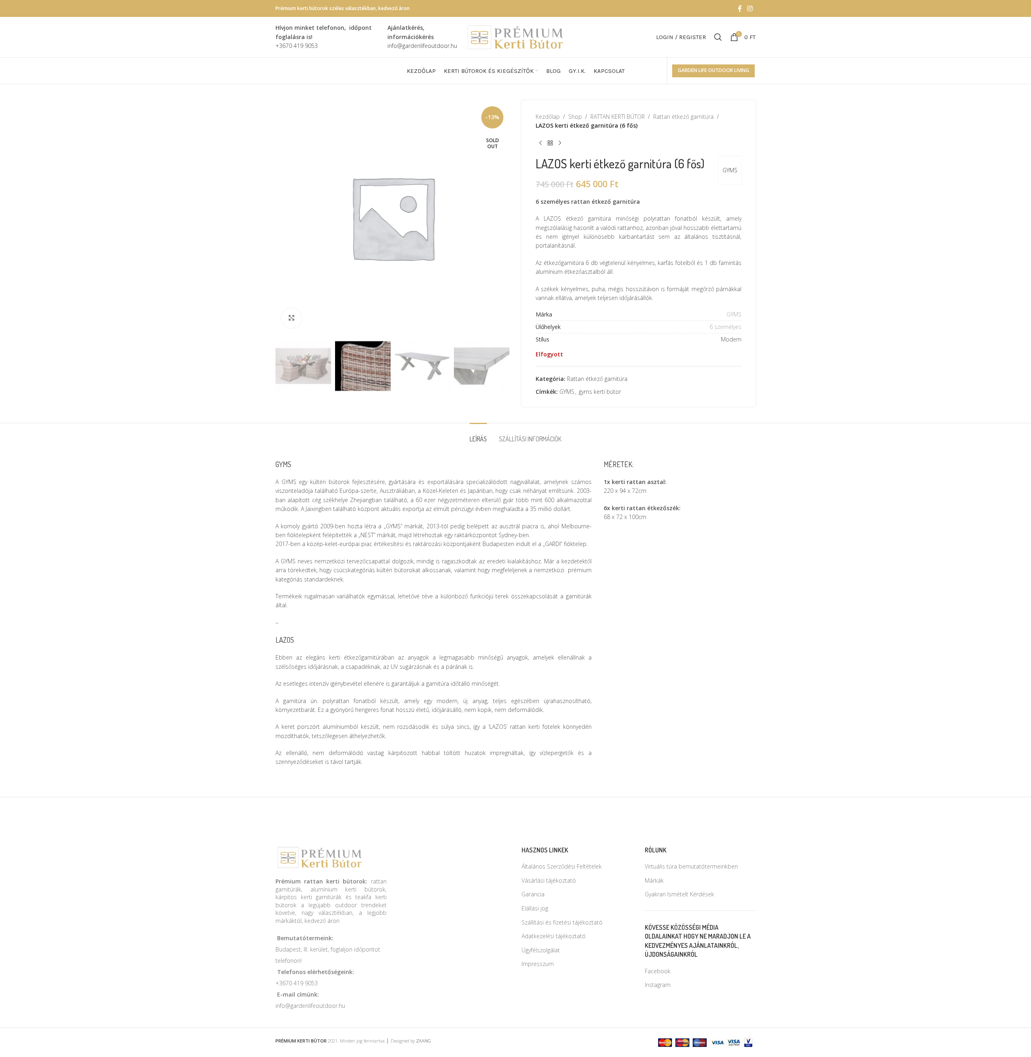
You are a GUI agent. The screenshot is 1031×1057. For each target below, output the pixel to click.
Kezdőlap (548, 116)
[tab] (478, 435)
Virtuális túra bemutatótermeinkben (691, 866)
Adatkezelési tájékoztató (554, 936)
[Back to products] (550, 143)
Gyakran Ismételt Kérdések (679, 894)
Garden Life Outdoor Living (713, 70)
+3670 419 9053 (296, 983)
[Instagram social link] (750, 8)
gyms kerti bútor (600, 391)
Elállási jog (535, 908)
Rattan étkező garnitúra (683, 116)
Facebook (658, 971)
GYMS (730, 170)
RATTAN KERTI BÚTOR (617, 116)
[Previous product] (540, 143)
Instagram (658, 985)
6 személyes (725, 327)
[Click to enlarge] (292, 318)
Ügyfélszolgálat (541, 950)
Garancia (533, 894)
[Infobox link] (327, 36)
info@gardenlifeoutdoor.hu (310, 1005)
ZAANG (423, 1041)
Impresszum (538, 964)
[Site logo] (515, 36)
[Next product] (560, 143)
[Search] (718, 37)
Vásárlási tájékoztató (549, 880)
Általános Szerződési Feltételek (562, 866)
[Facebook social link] (740, 8)
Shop (575, 116)
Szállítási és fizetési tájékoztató (562, 922)
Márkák (654, 880)
